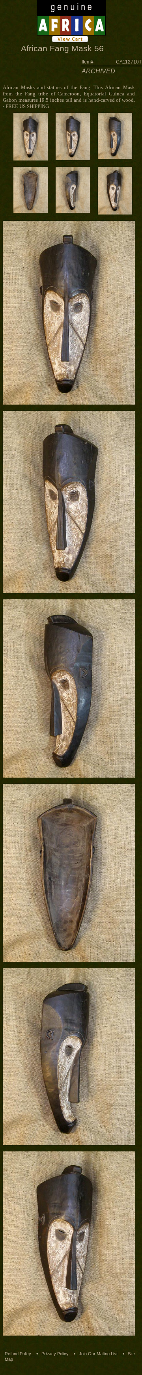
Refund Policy (18, 1353)
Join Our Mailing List (98, 1353)
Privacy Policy (55, 1353)
